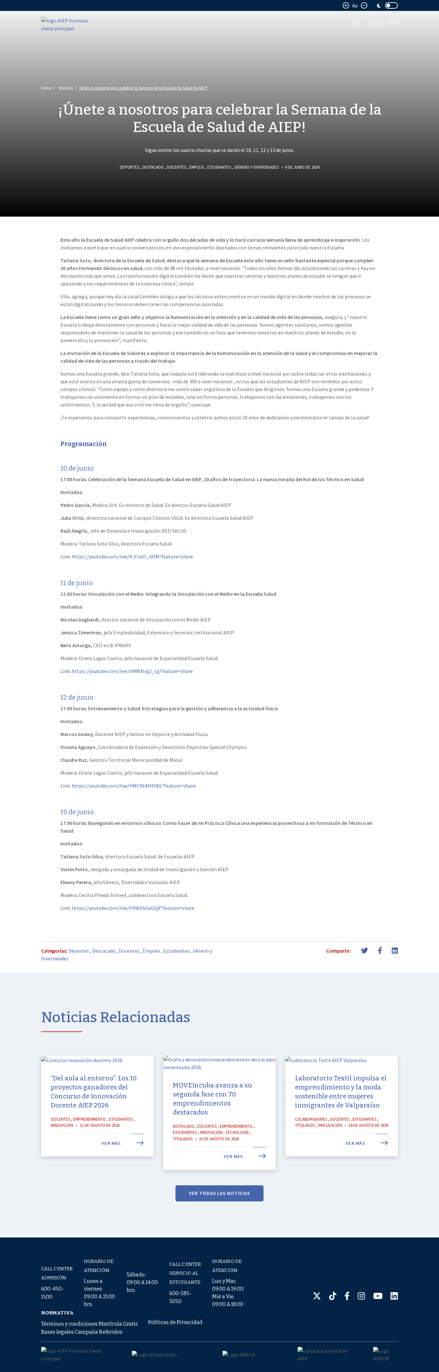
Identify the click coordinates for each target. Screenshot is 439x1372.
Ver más (112, 1143)
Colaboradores (311, 1119)
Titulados (183, 1139)
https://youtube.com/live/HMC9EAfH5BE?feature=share (134, 785)
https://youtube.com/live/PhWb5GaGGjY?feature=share (133, 908)
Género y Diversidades (256, 167)
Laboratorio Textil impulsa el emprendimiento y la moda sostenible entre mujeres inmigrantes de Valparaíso (341, 1091)
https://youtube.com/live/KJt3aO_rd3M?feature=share (132, 556)
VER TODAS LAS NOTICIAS (219, 1193)
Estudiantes (219, 167)
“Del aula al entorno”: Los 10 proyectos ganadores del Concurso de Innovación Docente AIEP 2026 (94, 1091)
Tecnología (237, 1132)
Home (46, 88)
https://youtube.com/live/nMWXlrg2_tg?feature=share (132, 671)
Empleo (196, 167)
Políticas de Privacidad (175, 1322)
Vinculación (330, 1125)
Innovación (62, 1125)
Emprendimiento (89, 1119)
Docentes (176, 167)
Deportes (129, 167)
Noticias (66, 88)
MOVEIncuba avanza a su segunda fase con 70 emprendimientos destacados (212, 1098)
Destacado (153, 167)
